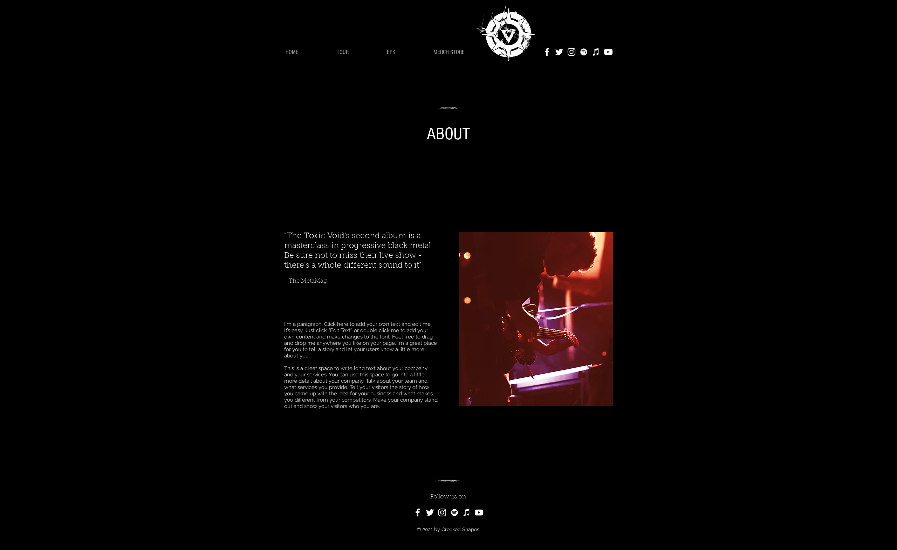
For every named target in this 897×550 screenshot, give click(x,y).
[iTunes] (596, 52)
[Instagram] (571, 52)
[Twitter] (559, 52)
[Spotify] (583, 52)
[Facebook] (547, 52)
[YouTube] (608, 52)
